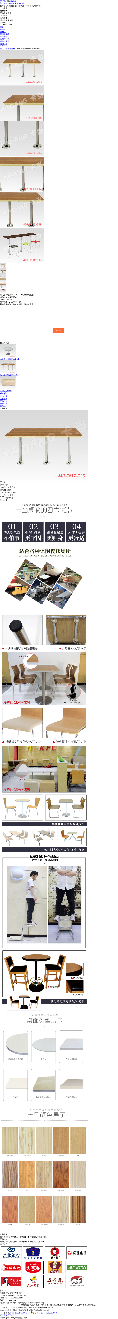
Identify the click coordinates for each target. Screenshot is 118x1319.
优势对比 (3, 396)
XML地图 (4, 1)
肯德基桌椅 (4, 34)
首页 (2, 27)
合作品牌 (3, 404)
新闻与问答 (4, 39)
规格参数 (3, 394)
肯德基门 (3, 29)
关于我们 (3, 46)
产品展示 (3, 392)
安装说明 (3, 399)
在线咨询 (58, 330)
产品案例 (3, 37)
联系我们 (3, 406)
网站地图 (12, 1)
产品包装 (3, 401)
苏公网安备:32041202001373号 (45, 1313)
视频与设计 (4, 41)
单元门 (3, 32)
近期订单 (3, 44)
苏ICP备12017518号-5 (18, 1313)
